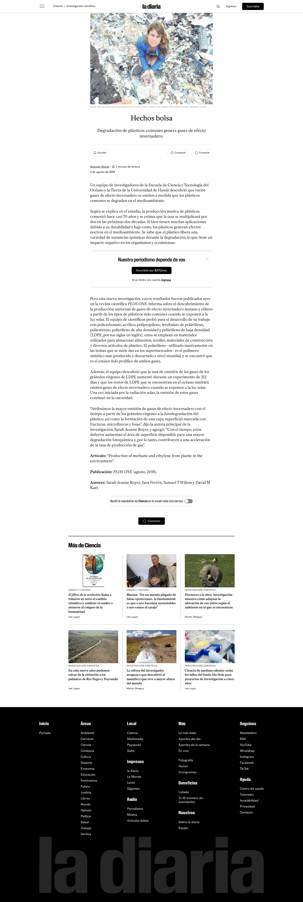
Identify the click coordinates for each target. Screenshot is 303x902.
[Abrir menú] (42, 6)
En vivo (184, 751)
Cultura (86, 757)
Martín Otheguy (193, 616)
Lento (131, 783)
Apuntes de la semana (194, 745)
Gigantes (133, 789)
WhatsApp (247, 751)
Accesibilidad (249, 800)
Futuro (85, 786)
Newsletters (248, 733)
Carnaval (87, 739)
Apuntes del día (190, 739)
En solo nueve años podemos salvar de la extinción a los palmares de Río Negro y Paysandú (93, 675)
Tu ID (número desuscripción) (191, 800)
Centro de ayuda (252, 789)
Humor (183, 766)
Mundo (86, 804)
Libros (85, 798)
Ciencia (58, 6)
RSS (243, 739)
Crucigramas (187, 772)
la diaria (133, 771)
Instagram (247, 757)
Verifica (86, 834)
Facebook (247, 763)
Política (86, 816)
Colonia (132, 733)
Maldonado (135, 739)
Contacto (246, 812)
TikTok (244, 769)
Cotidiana (87, 751)
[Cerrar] (207, 260)
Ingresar (231, 6)
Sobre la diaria (189, 822)
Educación (88, 775)
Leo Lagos (74, 616)
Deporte (86, 763)
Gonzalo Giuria (99, 166)
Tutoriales (246, 794)
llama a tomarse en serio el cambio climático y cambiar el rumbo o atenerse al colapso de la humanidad (90, 603)
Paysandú (134, 745)
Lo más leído (187, 733)
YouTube (246, 745)
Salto (130, 751)
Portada (45, 733)
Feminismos (89, 780)
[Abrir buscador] (218, 6)
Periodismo (135, 809)
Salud (85, 822)
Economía (88, 769)
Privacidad (247, 806)
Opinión (86, 810)
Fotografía (186, 760)
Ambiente (87, 733)
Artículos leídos (138, 821)
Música (132, 815)
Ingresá (166, 280)
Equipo (183, 828)
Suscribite (253, 6)
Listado (184, 792)
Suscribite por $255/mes (151, 270)
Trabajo (86, 828)
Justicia (86, 792)
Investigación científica (81, 6)
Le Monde (134, 777)
